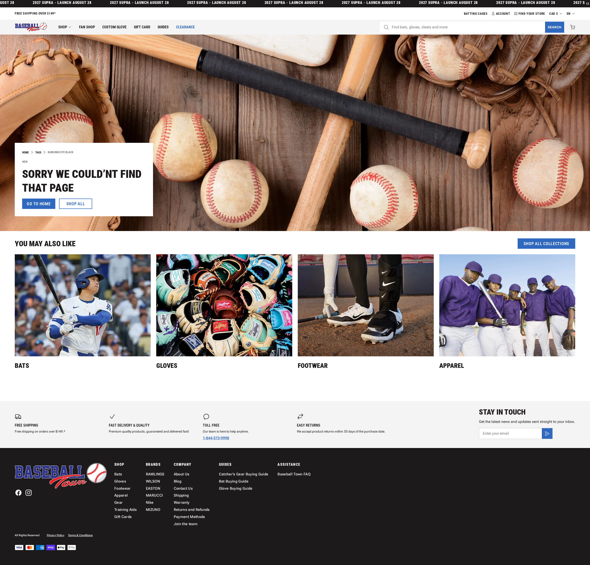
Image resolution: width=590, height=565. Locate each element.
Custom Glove (114, 27)
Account (503, 13)
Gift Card (142, 27)
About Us (181, 474)
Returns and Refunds (192, 509)
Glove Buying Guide (236, 488)
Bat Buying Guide (233, 481)
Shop (62, 27)
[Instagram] (28, 492)
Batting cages (476, 13)
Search (554, 27)
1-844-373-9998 (216, 438)
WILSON (153, 481)
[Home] (31, 27)
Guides (163, 27)
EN (569, 13)
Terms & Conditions (80, 535)
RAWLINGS (155, 474)
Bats (22, 365)
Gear (118, 502)
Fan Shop (87, 27)
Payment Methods (189, 517)
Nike (149, 502)
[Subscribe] (547, 433)
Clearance (185, 27)
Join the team (186, 524)
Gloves (166, 365)
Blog (177, 481)
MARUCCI (154, 495)
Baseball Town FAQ (293, 474)
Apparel (451, 365)
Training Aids (125, 509)
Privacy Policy (55, 535)
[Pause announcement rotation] (587, 3)
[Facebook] (18, 492)
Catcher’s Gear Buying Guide (243, 474)
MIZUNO (153, 509)
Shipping (181, 495)
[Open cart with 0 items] (572, 27)
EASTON (153, 488)
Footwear (313, 365)
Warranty (182, 502)
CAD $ (553, 13)
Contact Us (183, 488)
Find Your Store (532, 13)
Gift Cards (123, 517)
